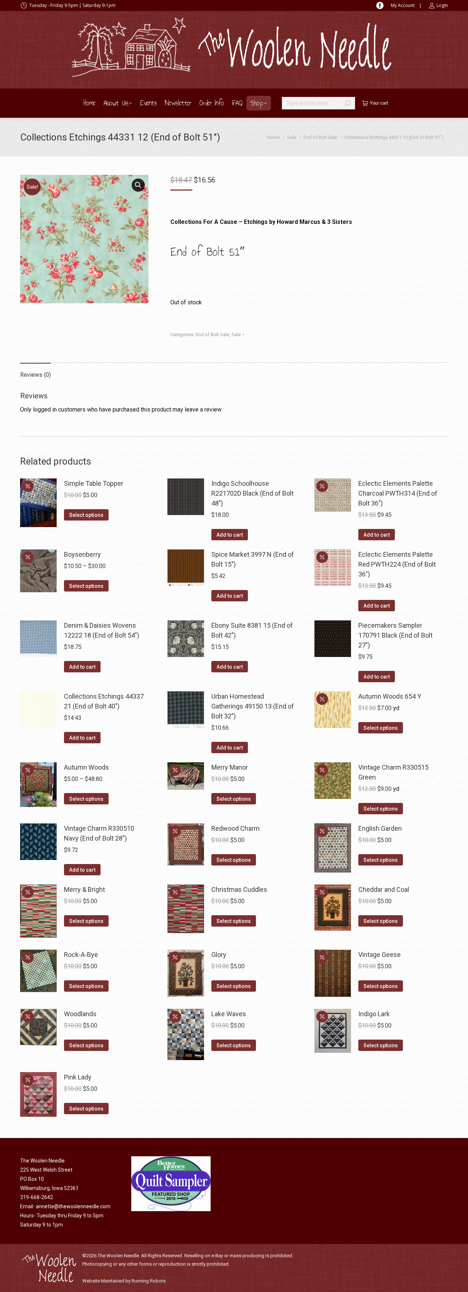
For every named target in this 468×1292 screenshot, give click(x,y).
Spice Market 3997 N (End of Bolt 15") (252, 559)
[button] (138, 185)
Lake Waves (228, 1014)
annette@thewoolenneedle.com (73, 1206)
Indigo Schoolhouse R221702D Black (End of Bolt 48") (252, 493)
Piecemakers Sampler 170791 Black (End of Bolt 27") (395, 635)
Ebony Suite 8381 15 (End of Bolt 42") (252, 630)
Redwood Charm (235, 828)
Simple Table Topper (93, 483)
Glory (218, 954)
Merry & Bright (84, 889)
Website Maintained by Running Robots (124, 1281)
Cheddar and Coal (383, 889)
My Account (403, 5)
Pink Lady (77, 1077)
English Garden (380, 828)
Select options (86, 515)
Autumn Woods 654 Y (389, 696)
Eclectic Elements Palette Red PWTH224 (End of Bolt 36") (397, 564)
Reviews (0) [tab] (35, 374)
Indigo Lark (374, 1014)
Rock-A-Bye (81, 954)
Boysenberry (82, 554)
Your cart (379, 103)
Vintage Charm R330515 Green (393, 772)
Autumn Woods (86, 767)
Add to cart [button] (229, 535)
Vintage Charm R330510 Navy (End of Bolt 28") (99, 833)
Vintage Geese (379, 954)
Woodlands (80, 1014)
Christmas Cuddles (239, 889)
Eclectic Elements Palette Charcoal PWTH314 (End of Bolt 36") (397, 493)
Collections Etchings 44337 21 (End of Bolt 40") (104, 701)
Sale (236, 334)
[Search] (348, 103)
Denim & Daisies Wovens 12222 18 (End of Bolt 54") (101, 630)
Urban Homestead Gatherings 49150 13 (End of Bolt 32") (252, 706)
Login (442, 5)
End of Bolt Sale (212, 334)
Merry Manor (229, 767)
